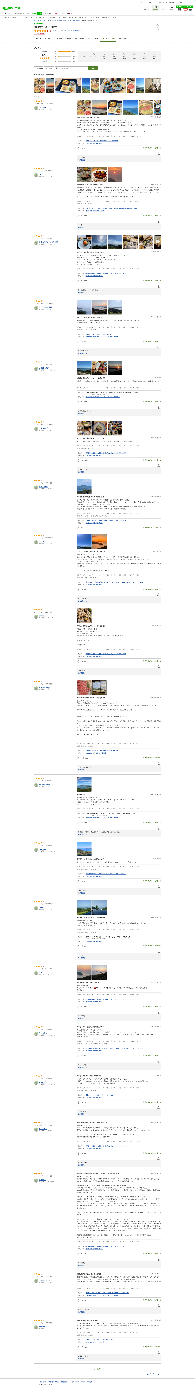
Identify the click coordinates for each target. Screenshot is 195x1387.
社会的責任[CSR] (66, 1382)
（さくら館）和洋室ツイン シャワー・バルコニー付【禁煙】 (103, 337)
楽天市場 (179, 2)
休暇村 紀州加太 (45, 27)
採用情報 (76, 1382)
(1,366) (108, 38)
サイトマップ (160, 2)
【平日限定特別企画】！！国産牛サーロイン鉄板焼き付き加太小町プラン (106, 520)
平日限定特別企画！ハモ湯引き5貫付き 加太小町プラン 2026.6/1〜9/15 (106, 273)
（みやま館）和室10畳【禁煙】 (94, 143)
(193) (79, 38)
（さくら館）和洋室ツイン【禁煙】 (95, 211)
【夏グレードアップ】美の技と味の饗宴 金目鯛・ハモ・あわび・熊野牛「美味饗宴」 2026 (111, 208)
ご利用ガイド (150, 2)
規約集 (83, 1382)
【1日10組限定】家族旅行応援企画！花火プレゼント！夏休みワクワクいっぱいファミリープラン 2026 (114, 582)
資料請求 (89, 1382)
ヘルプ (143, 2)
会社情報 (43, 1382)
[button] (39, 85)
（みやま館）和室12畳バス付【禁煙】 (96, 753)
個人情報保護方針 (53, 1382)
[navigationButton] (158, 85)
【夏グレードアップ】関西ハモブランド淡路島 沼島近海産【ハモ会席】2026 (107, 1293)
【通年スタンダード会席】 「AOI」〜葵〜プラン (99, 334)
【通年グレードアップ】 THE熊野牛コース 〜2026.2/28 (102, 141)
